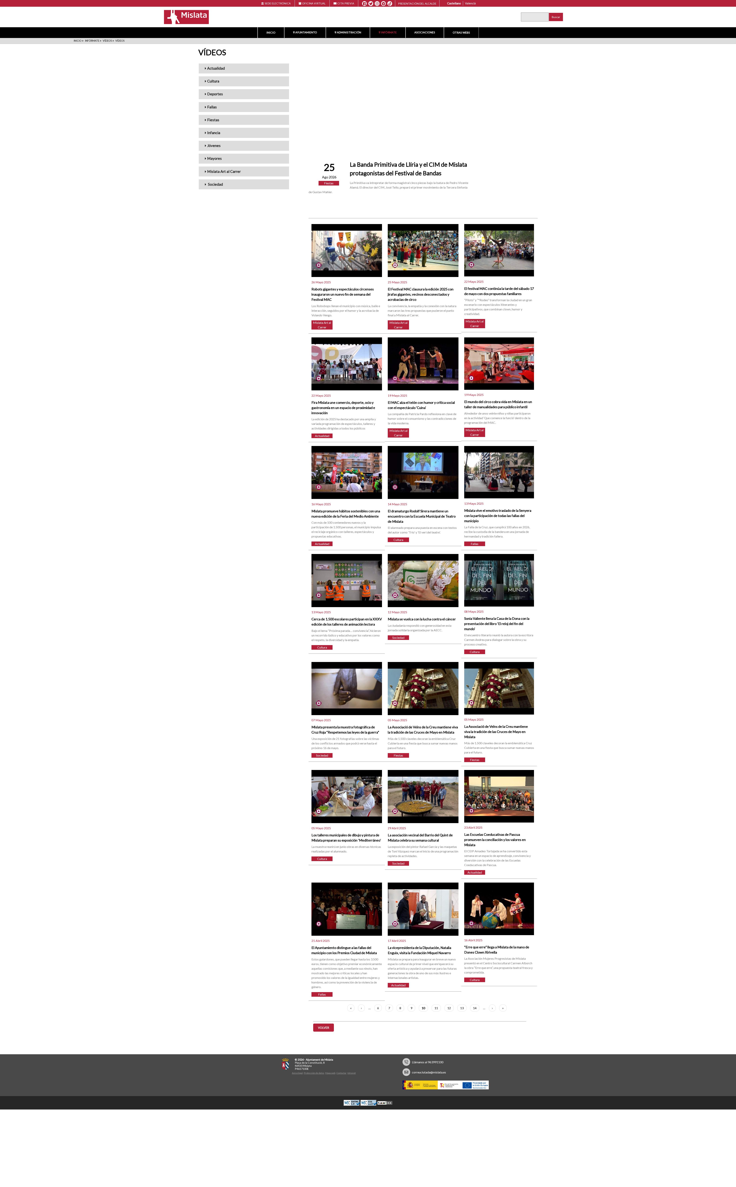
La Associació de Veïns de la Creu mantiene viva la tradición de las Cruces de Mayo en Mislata (496, 731)
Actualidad (216, 68)
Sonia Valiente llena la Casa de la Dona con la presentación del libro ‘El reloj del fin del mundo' (496, 623)
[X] (371, 4)
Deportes (215, 94)
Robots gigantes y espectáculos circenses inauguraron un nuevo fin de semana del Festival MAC (342, 294)
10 (425, 1008)
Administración (349, 32)
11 (438, 1008)
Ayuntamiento (306, 32)
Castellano (454, 3)
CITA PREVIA (345, 3)
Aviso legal (297, 1073)
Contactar (341, 1073)
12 (450, 1008)
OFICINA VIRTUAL (314, 3)
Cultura (213, 81)
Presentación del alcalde (417, 3)
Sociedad (215, 184)
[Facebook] (364, 4)
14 (476, 1008)
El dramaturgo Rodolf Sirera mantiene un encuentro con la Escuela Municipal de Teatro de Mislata (422, 516)
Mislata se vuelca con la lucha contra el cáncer (422, 619)
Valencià (470, 3)
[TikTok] (389, 4)
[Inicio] (184, 16)
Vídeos (107, 40)
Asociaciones (424, 32)
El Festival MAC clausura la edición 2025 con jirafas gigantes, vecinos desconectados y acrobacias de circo (420, 294)
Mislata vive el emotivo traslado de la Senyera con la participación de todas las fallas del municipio (497, 515)
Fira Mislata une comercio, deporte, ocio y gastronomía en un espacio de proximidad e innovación (343, 407)
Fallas (212, 107)
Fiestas (213, 120)
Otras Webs (461, 32)
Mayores (214, 158)
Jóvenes (214, 145)
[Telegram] (383, 4)
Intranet (351, 1073)
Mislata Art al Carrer (224, 171)
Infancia (213, 132)
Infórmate (389, 32)
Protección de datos (314, 1073)
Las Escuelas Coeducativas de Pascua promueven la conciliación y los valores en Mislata (495, 839)
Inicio (270, 32)
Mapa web (330, 1073)
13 (463, 1008)
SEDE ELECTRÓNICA (278, 3)
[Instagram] (377, 4)
